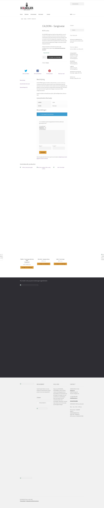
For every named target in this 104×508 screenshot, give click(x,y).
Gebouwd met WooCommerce (32, 501)
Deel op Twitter (26, 73)
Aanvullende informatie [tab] (25, 83)
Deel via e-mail (61, 73)
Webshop (26, 14)
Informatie (40, 14)
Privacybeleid (22, 501)
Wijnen (25, 18)
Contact (48, 14)
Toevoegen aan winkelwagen (55, 57)
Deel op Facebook (37, 73)
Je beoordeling (42, 129)
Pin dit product (49, 73)
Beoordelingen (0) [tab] (23, 87)
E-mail (54, 146)
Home (21, 14)
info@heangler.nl (73, 398)
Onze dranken (33, 14)
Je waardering (42, 126)
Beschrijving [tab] (22, 80)
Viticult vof (72, 390)
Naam (40, 146)
